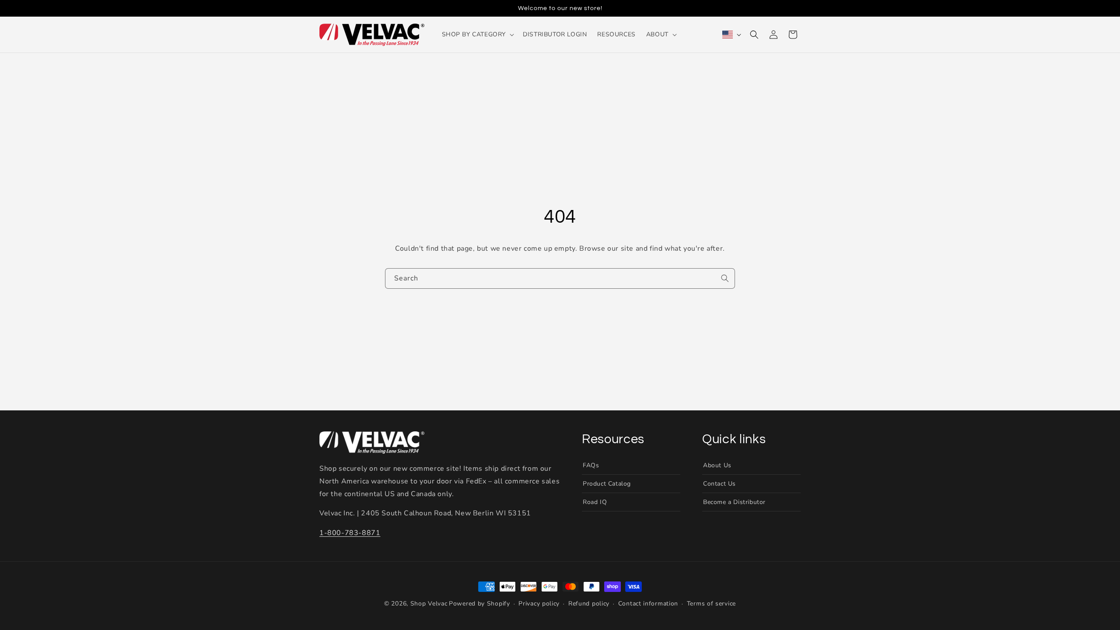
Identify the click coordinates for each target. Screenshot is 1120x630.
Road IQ (595, 502)
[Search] (725, 278)
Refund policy (588, 603)
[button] (477, 34)
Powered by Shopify (479, 603)
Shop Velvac (429, 603)
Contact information (648, 603)
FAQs (591, 465)
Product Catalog (607, 484)
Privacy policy (539, 603)
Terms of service (711, 603)
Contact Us (719, 484)
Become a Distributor (734, 502)
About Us (717, 465)
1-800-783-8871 (349, 533)
